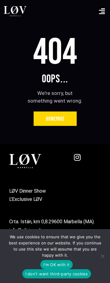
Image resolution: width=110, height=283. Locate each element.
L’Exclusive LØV (26, 199)
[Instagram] (81, 161)
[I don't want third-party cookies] (102, 256)
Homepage (55, 119)
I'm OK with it (56, 264)
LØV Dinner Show (28, 191)
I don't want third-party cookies (56, 273)
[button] (101, 11)
